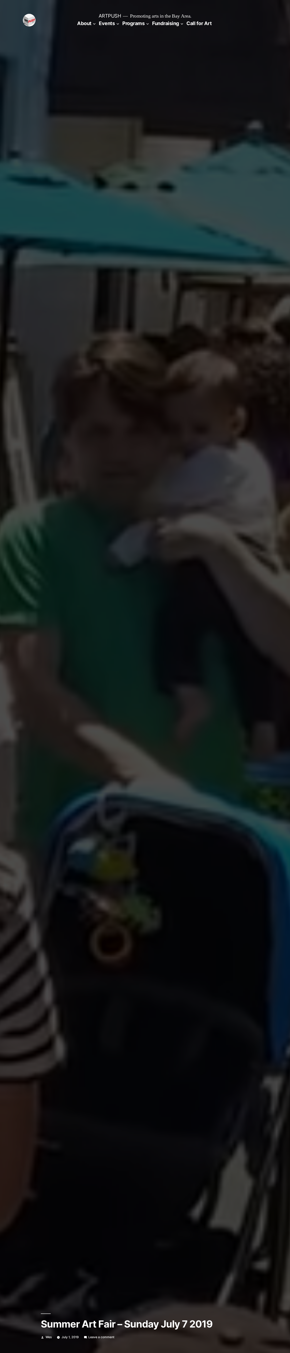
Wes (49, 1337)
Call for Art (199, 23)
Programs (133, 23)
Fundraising (165, 23)
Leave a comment (101, 1337)
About (84, 23)
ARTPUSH (110, 16)
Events (107, 23)
